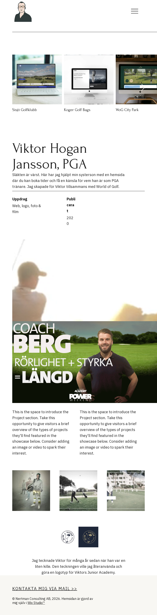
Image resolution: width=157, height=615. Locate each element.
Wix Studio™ (36, 603)
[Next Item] (143, 88)
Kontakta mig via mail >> (44, 588)
